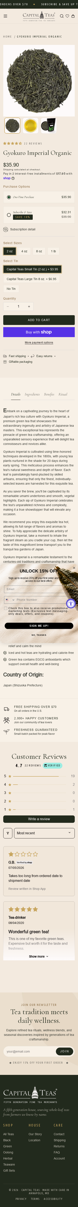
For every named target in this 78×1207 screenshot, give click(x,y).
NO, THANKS (39, 635)
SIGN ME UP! (38, 625)
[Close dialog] (74, 568)
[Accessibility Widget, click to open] (71, 603)
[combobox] (9, 600)
